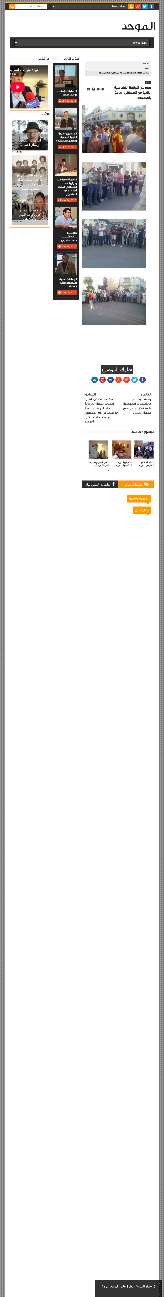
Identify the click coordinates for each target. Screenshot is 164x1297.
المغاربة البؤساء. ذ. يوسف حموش (67, 93)
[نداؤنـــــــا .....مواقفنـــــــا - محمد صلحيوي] (66, 211)
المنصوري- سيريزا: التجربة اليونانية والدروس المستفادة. (66, 137)
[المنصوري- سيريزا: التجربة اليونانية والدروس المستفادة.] (66, 112)
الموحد (138, 26)
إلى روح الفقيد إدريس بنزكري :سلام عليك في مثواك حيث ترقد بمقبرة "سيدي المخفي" (30, 184)
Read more (17, 151)
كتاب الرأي (71, 58)
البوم (147, 68)
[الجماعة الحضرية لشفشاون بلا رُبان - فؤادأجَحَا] (66, 258)
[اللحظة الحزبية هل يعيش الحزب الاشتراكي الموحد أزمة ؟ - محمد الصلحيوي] (66, 158)
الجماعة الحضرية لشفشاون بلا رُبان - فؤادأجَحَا (67, 282)
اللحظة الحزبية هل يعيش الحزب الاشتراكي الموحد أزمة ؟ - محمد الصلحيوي (67, 187)
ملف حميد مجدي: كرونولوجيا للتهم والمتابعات (29, 214)
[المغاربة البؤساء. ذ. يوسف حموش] (66, 69)
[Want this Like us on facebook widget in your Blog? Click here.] (159, 1294)
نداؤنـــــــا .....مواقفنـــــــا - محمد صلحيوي (68, 236)
